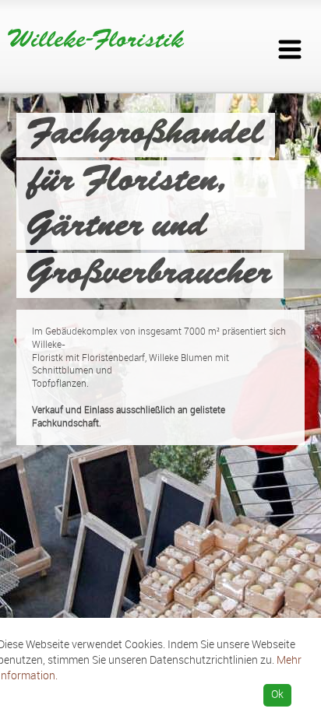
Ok (277, 694)
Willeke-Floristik (96, 41)
